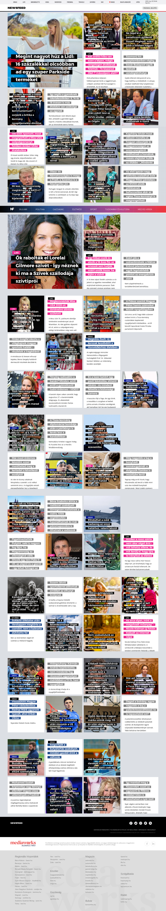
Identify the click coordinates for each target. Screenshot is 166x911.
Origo (15, 2)
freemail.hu (125, 878)
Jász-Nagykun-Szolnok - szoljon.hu (28, 889)
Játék (138, 2)
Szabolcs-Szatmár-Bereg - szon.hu (28, 901)
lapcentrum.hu (126, 886)
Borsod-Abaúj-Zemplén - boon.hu (28, 869)
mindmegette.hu (91, 878)
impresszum (142, 830)
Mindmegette (35, 2)
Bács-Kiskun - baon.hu (23, 860)
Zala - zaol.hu (55, 862)
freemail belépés (150, 8)
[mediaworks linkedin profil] (153, 843)
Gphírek (92, 2)
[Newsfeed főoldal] (16, 823)
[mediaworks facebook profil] (147, 843)
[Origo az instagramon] (140, 823)
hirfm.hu (124, 902)
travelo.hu (89, 881)
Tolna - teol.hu (20, 904)
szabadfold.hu (55, 878)
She (102, 2)
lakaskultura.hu (91, 866)
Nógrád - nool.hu (21, 895)
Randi (113, 2)
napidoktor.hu (90, 875)
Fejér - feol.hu (20, 878)
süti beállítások (132, 830)
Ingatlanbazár (125, 2)
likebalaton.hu (90, 872)
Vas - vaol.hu (55, 857)
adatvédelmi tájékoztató (101, 830)
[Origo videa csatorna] (145, 823)
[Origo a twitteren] (135, 823)
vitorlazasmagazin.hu (93, 886)
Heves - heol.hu (21, 886)
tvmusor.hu (89, 892)
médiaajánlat (151, 830)
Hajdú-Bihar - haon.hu (23, 883)
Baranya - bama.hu (22, 863)
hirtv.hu (53, 881)
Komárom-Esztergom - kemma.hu (28, 892)
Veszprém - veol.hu (57, 859)
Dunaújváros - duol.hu (23, 875)
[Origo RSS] (150, 823)
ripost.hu (124, 857)
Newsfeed (58, 2)
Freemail (70, 2)
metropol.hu (125, 859)
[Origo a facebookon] (130, 823)
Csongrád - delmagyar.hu (25, 872)
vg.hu (52, 896)
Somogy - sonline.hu (23, 898)
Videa (47, 2)
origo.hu (53, 883)
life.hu (123, 862)
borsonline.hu (90, 905)
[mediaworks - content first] (23, 844)
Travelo (81, 2)
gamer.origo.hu (91, 869)
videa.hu (124, 883)
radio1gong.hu (126, 899)
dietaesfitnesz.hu (91, 883)
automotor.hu (90, 863)
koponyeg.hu (126, 881)
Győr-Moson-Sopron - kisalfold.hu (28, 881)
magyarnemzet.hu (57, 875)
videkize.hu (89, 889)
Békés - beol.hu (21, 866)
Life (24, 2)
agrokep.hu (54, 899)
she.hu (123, 865)
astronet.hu (89, 860)
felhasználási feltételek (118, 830)
